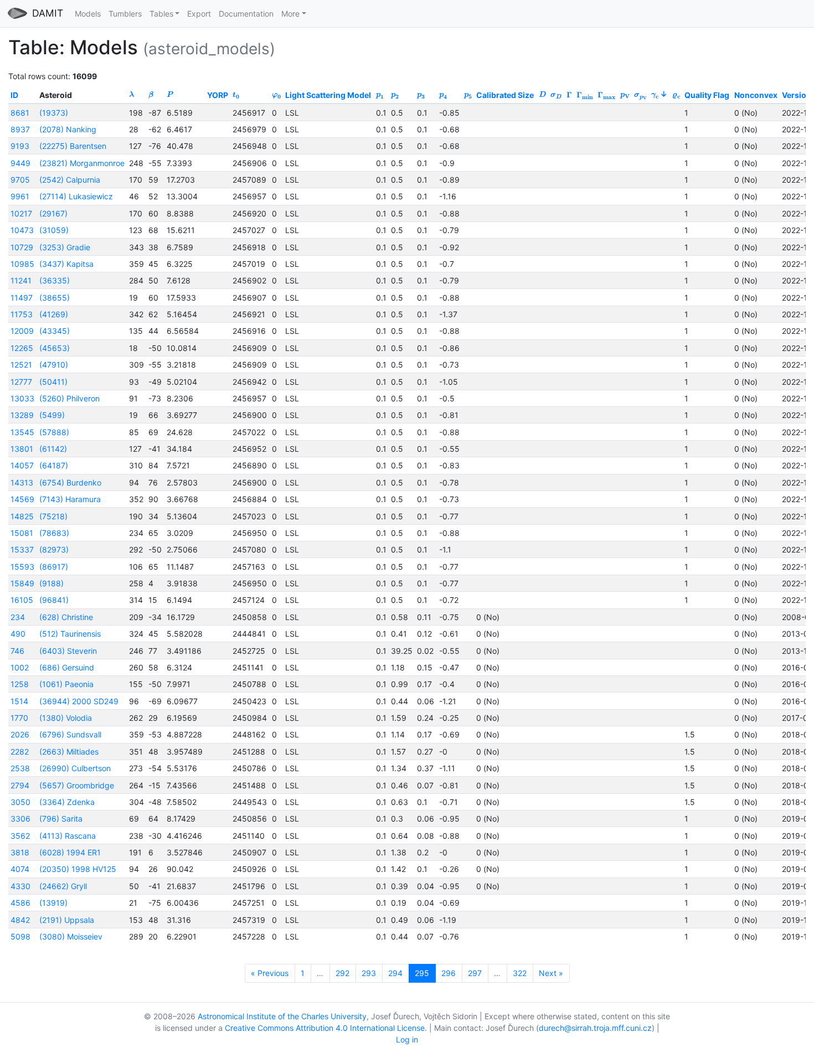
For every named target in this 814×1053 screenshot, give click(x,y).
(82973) (54, 549)
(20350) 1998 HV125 (77, 869)
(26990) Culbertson (75, 768)
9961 (20, 196)
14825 (22, 516)
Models (88, 13)
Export (199, 13)
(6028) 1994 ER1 (70, 852)
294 (395, 973)
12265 (22, 348)
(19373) (53, 112)
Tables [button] (161, 13)
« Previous (269, 973)
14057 (22, 465)
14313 (22, 482)
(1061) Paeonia (66, 684)
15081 (22, 533)
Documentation (246, 13)
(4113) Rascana (67, 835)
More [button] (290, 13)
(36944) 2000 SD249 (79, 701)
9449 (20, 163)
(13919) (53, 902)
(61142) (53, 448)
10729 (22, 247)
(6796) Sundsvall (70, 734)
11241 (21, 280)
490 (18, 633)
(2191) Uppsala (66, 920)
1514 (19, 701)
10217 (21, 213)
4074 (20, 869)
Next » (551, 973)
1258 (20, 684)
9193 (20, 146)
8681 (20, 112)
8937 (20, 129)
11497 (22, 297)
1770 (19, 717)
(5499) (52, 415)
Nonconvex (755, 95)
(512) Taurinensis (70, 633)
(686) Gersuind (66, 667)
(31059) (54, 230)
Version (796, 95)
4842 (20, 920)
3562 (20, 835)
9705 (20, 179)
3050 (20, 802)
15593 (22, 566)
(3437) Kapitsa (66, 264)
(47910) (53, 364)
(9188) (51, 583)
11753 (22, 314)
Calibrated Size (505, 95)
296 (448, 973)
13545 (22, 432)
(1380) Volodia (65, 717)
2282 (20, 751)
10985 (22, 264)
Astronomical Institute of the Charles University (282, 1016)
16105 (22, 600)
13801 (22, 448)
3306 (20, 818)
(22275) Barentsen (72, 146)
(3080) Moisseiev (70, 936)
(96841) (54, 600)
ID (14, 95)
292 (342, 973)
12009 (22, 330)
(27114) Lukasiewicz (76, 196)
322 (520, 973)
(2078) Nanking (67, 129)
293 (369, 973)
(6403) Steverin (68, 650)
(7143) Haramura (70, 499)
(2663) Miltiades (69, 751)
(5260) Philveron (69, 398)
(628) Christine (66, 617)
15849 (22, 583)
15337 (22, 549)
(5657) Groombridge (76, 785)
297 (475, 973)
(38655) (54, 297)
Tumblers (125, 13)
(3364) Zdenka (67, 802)
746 (17, 650)
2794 (20, 785)
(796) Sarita (61, 818)
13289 (22, 415)
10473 (22, 230)
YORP (217, 95)
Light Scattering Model (328, 95)
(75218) (53, 516)
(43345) (54, 330)
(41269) (53, 314)
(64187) (53, 465)
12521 (21, 364)
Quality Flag (706, 95)
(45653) (54, 348)
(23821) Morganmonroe (82, 163)
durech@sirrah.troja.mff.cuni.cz (595, 1028)
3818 (20, 852)
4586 (20, 902)
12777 (21, 381)
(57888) (54, 432)
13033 (22, 398)
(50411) (53, 381)
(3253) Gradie (64, 247)
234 (18, 617)
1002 (20, 667)
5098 (20, 936)
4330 (20, 886)
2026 (20, 734)
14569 (22, 499)
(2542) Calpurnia (69, 179)
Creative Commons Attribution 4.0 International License (325, 1028)
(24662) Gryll (63, 886)
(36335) (54, 280)
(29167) (53, 213)
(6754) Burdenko (70, 482)
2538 (20, 768)
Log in (407, 1039)
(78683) (54, 533)
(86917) (53, 566)
